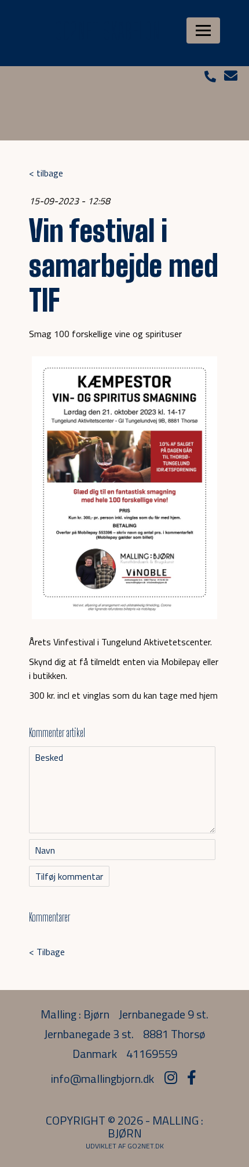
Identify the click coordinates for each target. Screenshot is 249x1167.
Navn (45, 850)
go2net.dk (145, 1145)
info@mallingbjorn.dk (102, 1078)
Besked (49, 757)
